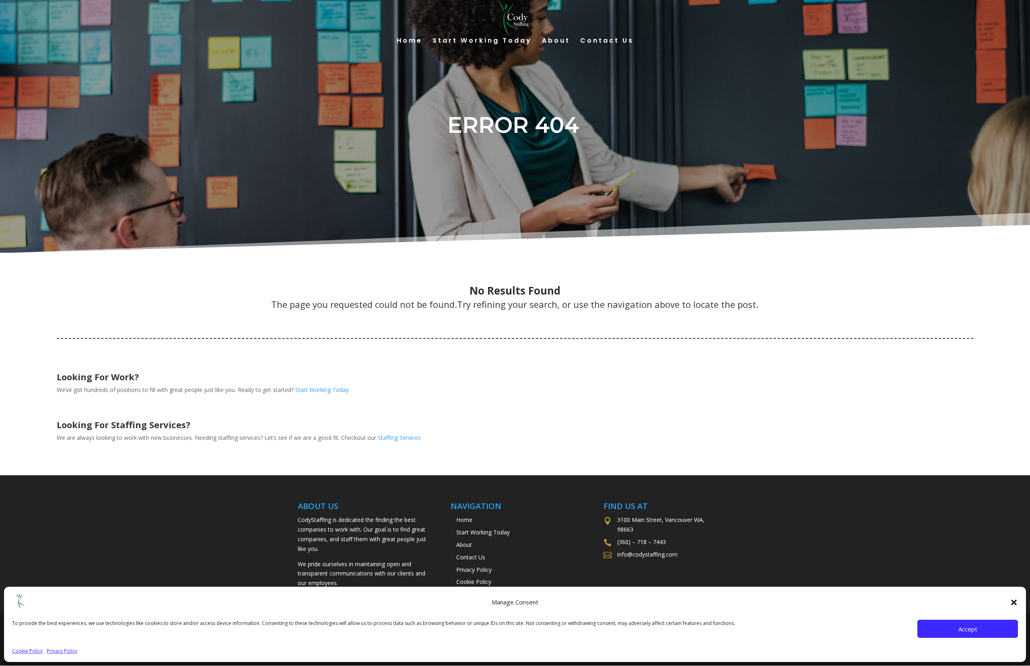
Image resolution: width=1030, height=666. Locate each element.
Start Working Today (482, 41)
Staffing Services (399, 437)
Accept (967, 629)
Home (409, 41)
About (556, 41)
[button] (1014, 602)
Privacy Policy (62, 650)
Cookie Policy (27, 650)
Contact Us (607, 41)
